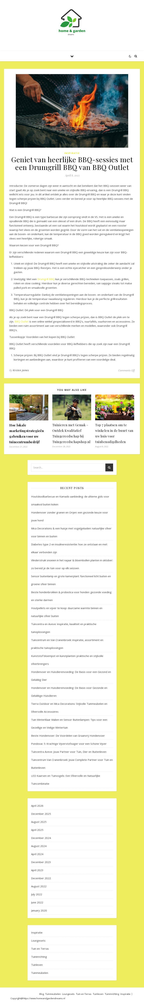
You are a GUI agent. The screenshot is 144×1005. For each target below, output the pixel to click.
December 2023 (41, 862)
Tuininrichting (39, 956)
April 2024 (37, 854)
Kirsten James (21, 370)
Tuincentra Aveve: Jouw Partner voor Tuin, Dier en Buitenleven (68, 751)
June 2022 (37, 902)
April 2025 (37, 830)
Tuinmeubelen (39, 973)
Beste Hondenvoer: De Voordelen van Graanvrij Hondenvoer (68, 735)
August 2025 (39, 822)
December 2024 (41, 838)
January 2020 (39, 910)
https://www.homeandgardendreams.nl (44, 998)
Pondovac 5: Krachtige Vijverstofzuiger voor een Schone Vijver (69, 743)
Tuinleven (37, 964)
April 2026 (37, 805)
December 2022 (41, 878)
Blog (41, 994)
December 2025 (41, 813)
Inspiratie (72, 153)
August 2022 (39, 886)
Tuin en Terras (40, 948)
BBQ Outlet (22, 321)
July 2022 (36, 894)
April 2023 (37, 870)
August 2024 (39, 846)
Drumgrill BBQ (46, 279)
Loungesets (38, 940)
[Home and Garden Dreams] (72, 22)
